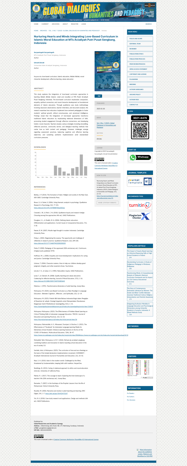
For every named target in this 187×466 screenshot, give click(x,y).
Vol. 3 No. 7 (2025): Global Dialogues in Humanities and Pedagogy (74, 30)
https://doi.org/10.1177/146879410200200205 (50, 243)
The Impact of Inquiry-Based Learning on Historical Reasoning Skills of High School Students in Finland (139, 253)
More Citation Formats (107, 202)
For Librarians (131, 400)
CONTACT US (134, 104)
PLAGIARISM (134, 79)
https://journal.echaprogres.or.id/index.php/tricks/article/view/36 (55, 319)
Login (83, 24)
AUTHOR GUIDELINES (136, 89)
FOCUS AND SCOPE (136, 38)
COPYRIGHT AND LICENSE (138, 74)
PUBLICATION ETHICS (136, 54)
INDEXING (133, 84)
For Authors (130, 396)
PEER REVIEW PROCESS (137, 64)
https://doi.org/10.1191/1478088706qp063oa (49, 208)
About (65, 24)
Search (148, 24)
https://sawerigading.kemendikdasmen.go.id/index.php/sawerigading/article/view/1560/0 (63, 306)
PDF (99, 96)
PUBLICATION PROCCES (137, 59)
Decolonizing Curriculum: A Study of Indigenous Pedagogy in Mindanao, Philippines (139, 264)
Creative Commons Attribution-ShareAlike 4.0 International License (106, 165)
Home (36, 24)
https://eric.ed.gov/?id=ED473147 (56, 393)
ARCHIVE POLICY (135, 94)
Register (74, 24)
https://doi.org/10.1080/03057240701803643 (49, 281)
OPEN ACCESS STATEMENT (138, 69)
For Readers (130, 393)
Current (45, 24)
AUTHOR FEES (134, 99)
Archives (55, 24)
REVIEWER (133, 49)
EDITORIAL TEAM (135, 44)
